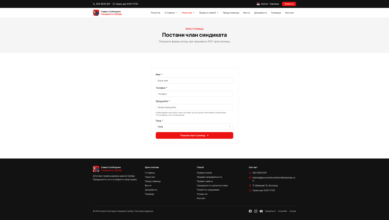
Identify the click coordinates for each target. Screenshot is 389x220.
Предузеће (163, 101)
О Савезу (170, 12)
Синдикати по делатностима (212, 185)
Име (159, 74)
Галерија (276, 12)
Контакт (289, 12)
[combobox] (194, 127)
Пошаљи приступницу (192, 135)
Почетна (155, 12)
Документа (260, 12)
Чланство (187, 12)
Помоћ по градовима (208, 189)
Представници (231, 12)
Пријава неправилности (209, 177)
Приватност (270, 211)
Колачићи (282, 211)
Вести (246, 12)
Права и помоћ (207, 12)
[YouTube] (261, 211)
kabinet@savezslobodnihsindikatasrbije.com (274, 179)
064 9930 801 (260, 172)
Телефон (161, 88)
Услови (292, 211)
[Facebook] (250, 211)
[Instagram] (255, 211)
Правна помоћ (204, 172)
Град (159, 120)
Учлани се (289, 4)
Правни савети (205, 181)
